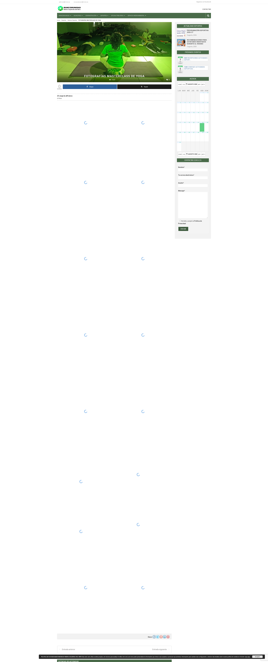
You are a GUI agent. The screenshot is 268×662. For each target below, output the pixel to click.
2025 (180, 84)
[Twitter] (157, 636)
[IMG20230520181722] (143, 335)
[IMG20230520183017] (85, 182)
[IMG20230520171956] (81, 481)
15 (203, 112)
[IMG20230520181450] (85, 411)
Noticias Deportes (72, 20)
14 (198, 112)
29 (203, 132)
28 (198, 132)
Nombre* (181, 167)
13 (193, 112)
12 (189, 112)
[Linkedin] (164, 636)
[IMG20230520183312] (143, 122)
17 (180, 122)
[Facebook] (154, 636)
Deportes (63, 20)
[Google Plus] (161, 636)
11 (184, 112)
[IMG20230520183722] (85, 122)
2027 (202, 84)
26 (189, 132)
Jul (184, 84)
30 (207, 132)
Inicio (58, 20)
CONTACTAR (206, 9)
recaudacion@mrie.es (81, 2)
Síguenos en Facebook (203, 2)
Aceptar (257, 657)
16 (207, 112)
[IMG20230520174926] (138, 524)
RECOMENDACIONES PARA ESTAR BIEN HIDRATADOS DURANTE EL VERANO (197, 42)
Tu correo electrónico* (186, 175)
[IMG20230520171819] (85, 587)
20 (193, 122)
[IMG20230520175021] (143, 411)
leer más (247, 657)
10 (180, 112)
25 (184, 132)
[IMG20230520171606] (143, 588)
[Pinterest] (168, 636)
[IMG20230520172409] (81, 531)
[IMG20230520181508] (85, 335)
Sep (199, 84)
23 (207, 122)
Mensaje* (181, 191)
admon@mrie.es (64, 2)
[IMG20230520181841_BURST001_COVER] (143, 259)
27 (193, 132)
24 (180, 132)
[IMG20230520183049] (143, 182)
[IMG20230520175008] (138, 474)
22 (203, 122)
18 (184, 122)
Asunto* (181, 183)
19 (189, 122)
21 (198, 122)
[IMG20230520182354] (85, 259)
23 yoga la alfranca (64, 96)
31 (180, 142)
